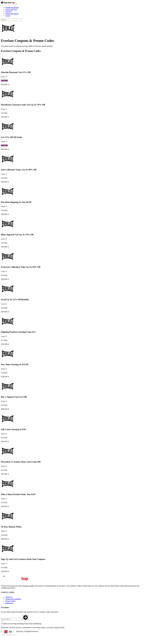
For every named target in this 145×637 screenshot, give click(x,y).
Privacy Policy (10, 601)
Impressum (9, 603)
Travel (7, 16)
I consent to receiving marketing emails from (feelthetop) (21, 624)
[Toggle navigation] (16, 4)
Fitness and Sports (11, 14)
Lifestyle (8, 12)
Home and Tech (11, 9)
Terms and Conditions (13, 599)
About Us (8, 597)
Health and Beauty (12, 7)
